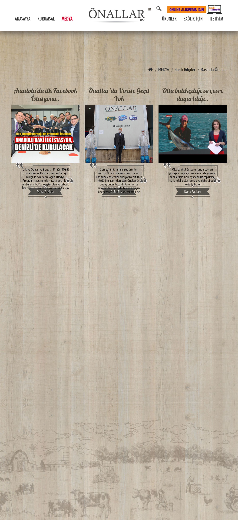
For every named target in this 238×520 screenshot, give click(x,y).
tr (149, 9)
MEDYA (67, 19)
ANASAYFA (22, 19)
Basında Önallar (214, 69)
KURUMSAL (46, 19)
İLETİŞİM (216, 19)
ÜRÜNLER (169, 19)
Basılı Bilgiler (185, 69)
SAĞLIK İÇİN (193, 19)
